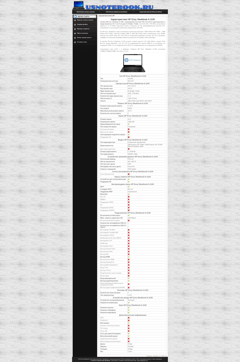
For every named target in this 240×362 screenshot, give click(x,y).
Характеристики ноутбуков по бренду (151, 11)
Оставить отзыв (82, 42)
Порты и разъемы (82, 33)
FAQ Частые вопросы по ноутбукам (116, 11)
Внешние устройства (83, 28)
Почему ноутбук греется (84, 37)
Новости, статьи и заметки (85, 20)
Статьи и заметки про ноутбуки (100, 360)
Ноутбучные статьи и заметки (86, 11)
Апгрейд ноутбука (82, 24)
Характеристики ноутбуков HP (106, 15)
